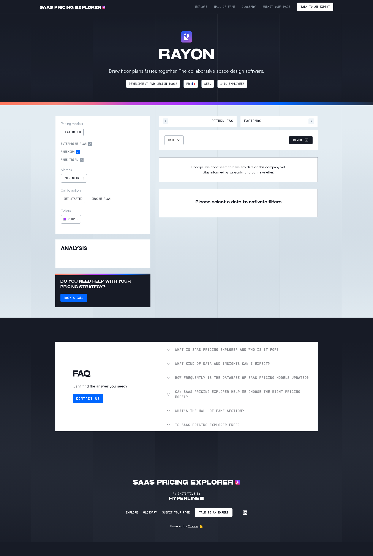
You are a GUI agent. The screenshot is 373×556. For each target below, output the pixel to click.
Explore (132, 512)
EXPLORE (201, 7)
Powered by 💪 (186, 526)
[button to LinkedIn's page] (245, 512)
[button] (174, 140)
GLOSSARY (249, 7)
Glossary (150, 512)
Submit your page (176, 512)
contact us (88, 398)
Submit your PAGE (276, 7)
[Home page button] (72, 6)
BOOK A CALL (73, 298)
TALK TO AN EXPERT (315, 7)
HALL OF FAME (224, 7)
